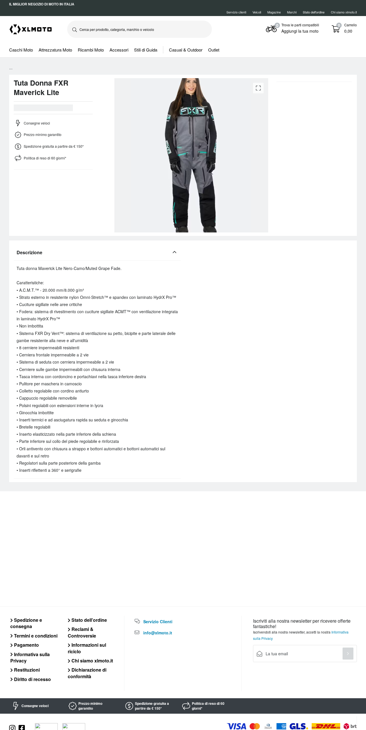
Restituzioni (26, 669)
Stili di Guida (145, 50)
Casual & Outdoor (185, 50)
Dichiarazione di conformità (87, 672)
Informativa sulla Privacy (30, 657)
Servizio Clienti (157, 621)
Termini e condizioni (35, 635)
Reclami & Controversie (82, 632)
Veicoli (256, 12)
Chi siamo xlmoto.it (344, 12)
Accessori (119, 50)
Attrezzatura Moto (55, 50)
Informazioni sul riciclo (87, 648)
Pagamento (26, 645)
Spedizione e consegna (26, 623)
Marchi (292, 12)
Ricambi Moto (91, 50)
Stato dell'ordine (88, 620)
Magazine (274, 12)
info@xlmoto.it (157, 633)
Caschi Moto (21, 50)
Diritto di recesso (32, 679)
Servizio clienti (236, 12)
